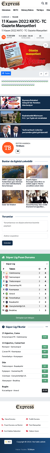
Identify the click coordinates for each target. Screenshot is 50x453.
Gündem (6, 10)
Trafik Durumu (34, 419)
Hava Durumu (10, 419)
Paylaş (7, 73)
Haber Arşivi (34, 431)
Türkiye (40, 10)
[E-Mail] (18, 151)
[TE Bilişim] (8, 148)
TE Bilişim (20, 146)
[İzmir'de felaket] (13, 197)
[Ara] (43, 3)
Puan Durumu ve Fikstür (13, 425)
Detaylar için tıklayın (25, 318)
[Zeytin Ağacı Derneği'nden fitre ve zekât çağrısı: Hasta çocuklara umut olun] (37, 171)
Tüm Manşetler (35, 425)
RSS (9, 442)
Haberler (5, 17)
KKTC (15, 10)
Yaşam (15, 17)
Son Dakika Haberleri (12, 431)
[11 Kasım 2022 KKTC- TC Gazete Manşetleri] (25, 55)
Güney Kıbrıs (27, 10)
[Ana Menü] (46, 3)
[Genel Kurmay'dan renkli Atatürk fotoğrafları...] (37, 197)
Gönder (7, 243)
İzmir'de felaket (9, 205)
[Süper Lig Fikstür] (47, 327)
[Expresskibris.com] (11, 3)
